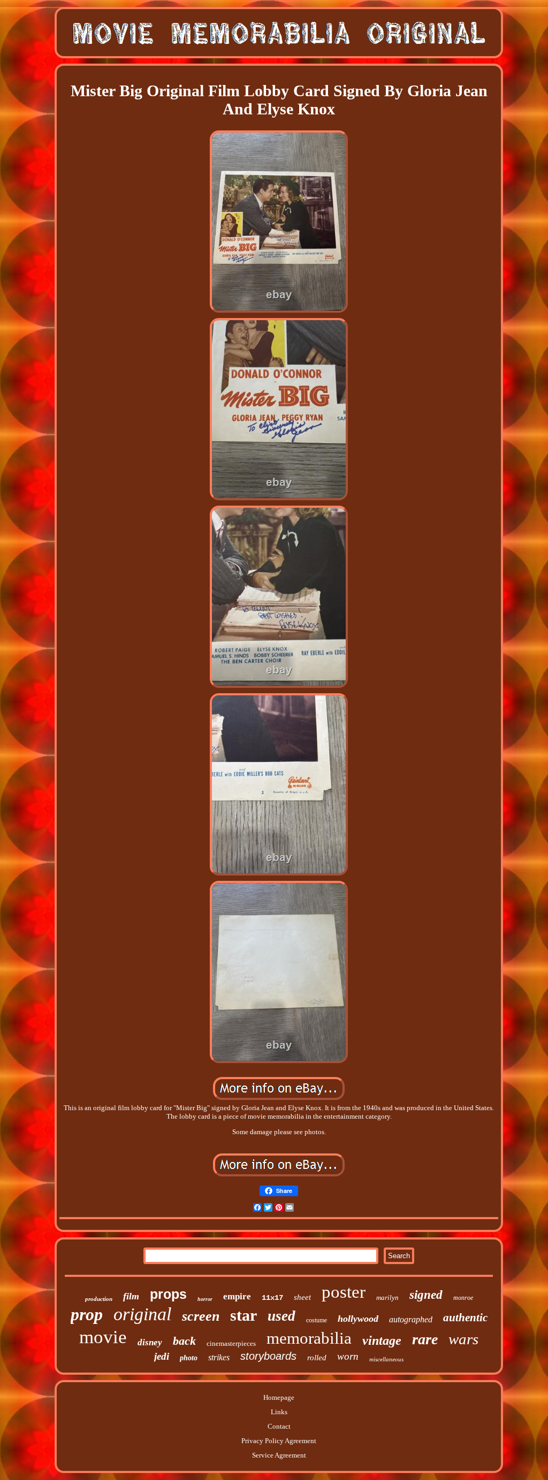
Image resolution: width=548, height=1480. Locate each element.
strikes (219, 1357)
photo (188, 1358)
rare (425, 1339)
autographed (410, 1319)
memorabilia (309, 1338)
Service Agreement (279, 1455)
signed (426, 1294)
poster (344, 1291)
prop (87, 1314)
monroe (463, 1297)
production (98, 1299)
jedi (161, 1356)
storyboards (268, 1356)
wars (463, 1338)
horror (204, 1299)
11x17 (272, 1297)
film (131, 1296)
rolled (316, 1357)
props (168, 1294)
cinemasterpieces (231, 1343)
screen (200, 1316)
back (184, 1340)
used (281, 1316)
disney (150, 1342)
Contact (279, 1426)
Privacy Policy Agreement (278, 1441)
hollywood (358, 1318)
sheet (302, 1297)
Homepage (278, 1397)
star (243, 1315)
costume (316, 1320)
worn (348, 1356)
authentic (465, 1317)
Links (279, 1412)
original (142, 1314)
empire (237, 1296)
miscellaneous (386, 1359)
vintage (381, 1340)
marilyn (387, 1297)
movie (103, 1337)
